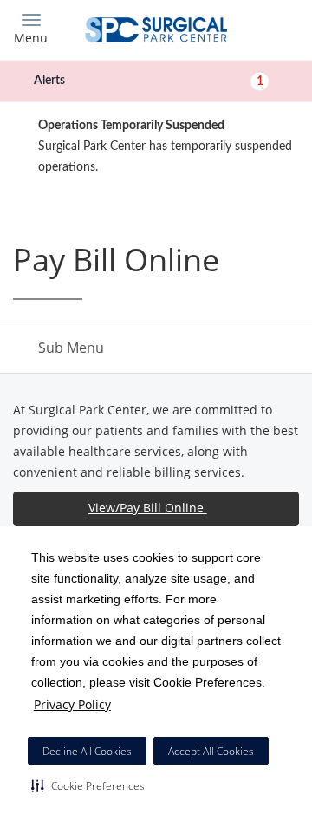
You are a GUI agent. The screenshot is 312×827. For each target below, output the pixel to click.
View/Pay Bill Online (147, 507)
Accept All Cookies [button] (211, 751)
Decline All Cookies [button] (87, 751)
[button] (88, 785)
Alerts (148, 81)
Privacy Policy (72, 704)
